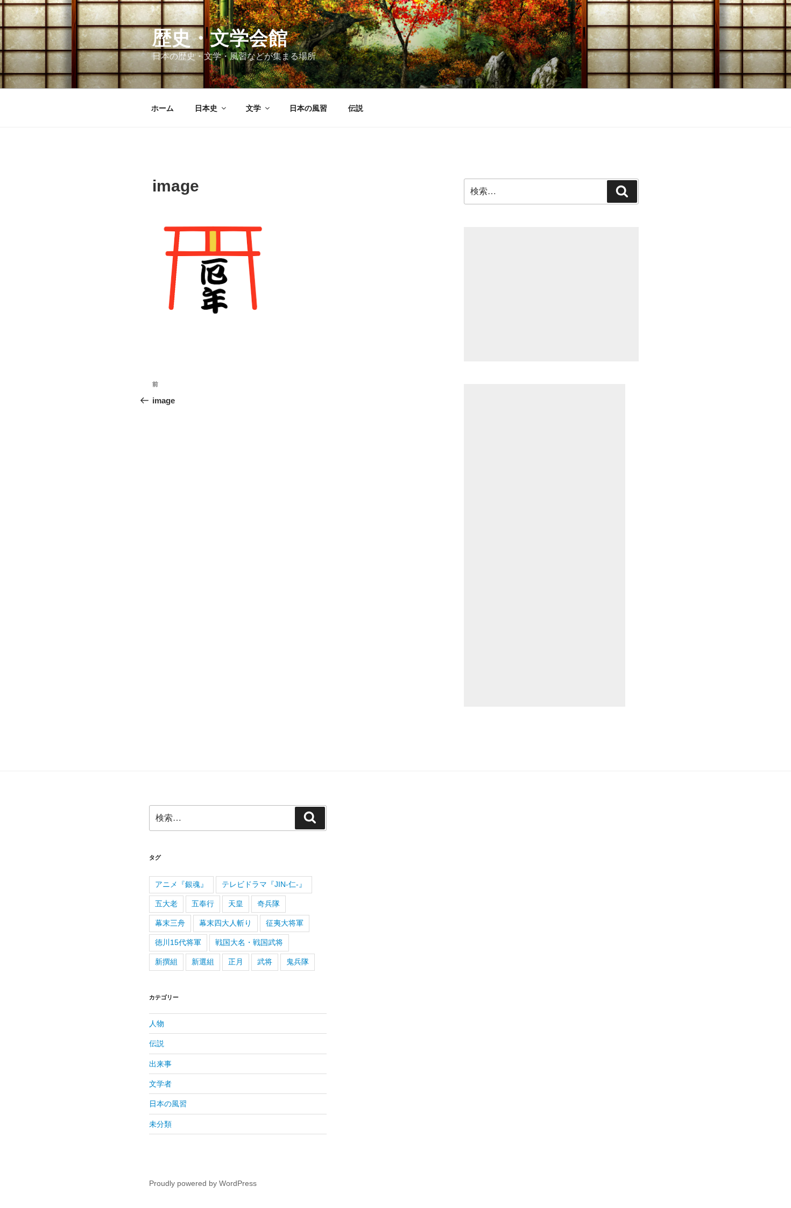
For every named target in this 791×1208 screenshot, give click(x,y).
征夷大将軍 (284, 923)
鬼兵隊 (297, 961)
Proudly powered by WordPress (203, 1183)
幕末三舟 (170, 923)
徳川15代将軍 (178, 942)
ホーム (162, 108)
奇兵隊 (268, 903)
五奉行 (203, 903)
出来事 (160, 1064)
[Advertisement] (551, 294)
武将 (264, 961)
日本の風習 (308, 108)
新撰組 (166, 961)
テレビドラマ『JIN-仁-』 (264, 884)
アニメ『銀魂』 (181, 884)
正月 (235, 961)
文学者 (160, 1083)
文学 (253, 108)
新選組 (203, 961)
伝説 (355, 108)
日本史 (206, 108)
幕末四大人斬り (225, 923)
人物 (156, 1023)
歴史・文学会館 (220, 38)
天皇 (235, 903)
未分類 (160, 1124)
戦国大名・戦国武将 (249, 942)
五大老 (166, 903)
